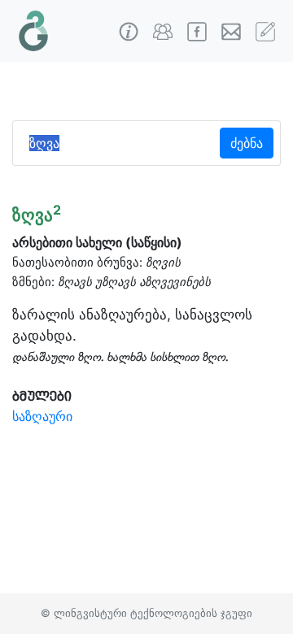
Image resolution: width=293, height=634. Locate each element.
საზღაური (42, 416)
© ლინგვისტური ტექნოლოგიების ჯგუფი (146, 613)
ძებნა (246, 143)
